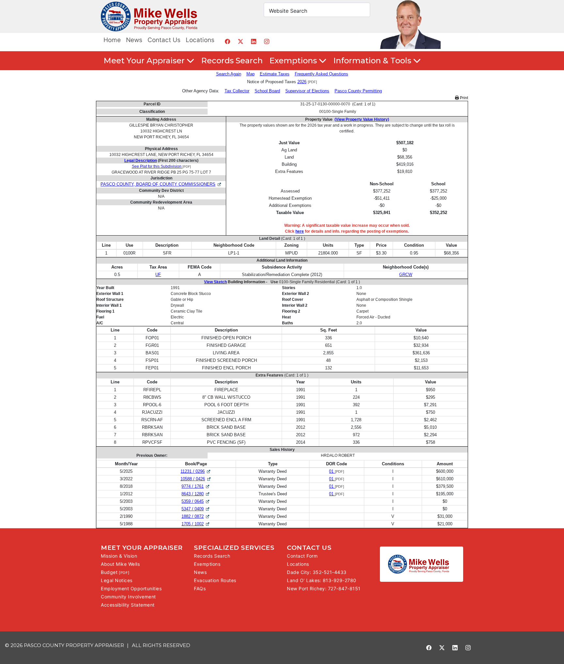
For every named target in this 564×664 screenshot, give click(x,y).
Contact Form (302, 556)
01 (332, 471)
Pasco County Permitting (358, 90)
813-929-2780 (339, 580)
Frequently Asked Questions (321, 73)
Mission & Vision (119, 556)
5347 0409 (195, 508)
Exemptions (207, 564)
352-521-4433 (330, 572)
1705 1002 (195, 523)
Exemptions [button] (294, 60)
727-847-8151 (344, 588)
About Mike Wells (120, 564)
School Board (267, 90)
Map (250, 73)
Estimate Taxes (275, 73)
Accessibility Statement (128, 605)
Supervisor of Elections (307, 90)
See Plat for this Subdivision (157, 166)
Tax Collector (237, 90)
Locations (200, 40)
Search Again (228, 73)
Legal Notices (117, 580)
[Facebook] (227, 41)
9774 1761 (195, 486)
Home (112, 40)
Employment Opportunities (131, 588)
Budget (109, 572)
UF (158, 274)
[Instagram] (266, 41)
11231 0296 (195, 471)
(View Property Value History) (362, 119)
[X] (240, 41)
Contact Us (164, 40)
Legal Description (140, 160)
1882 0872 (195, 516)
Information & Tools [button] (373, 60)
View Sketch (215, 282)
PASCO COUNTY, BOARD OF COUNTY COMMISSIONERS (158, 184)
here (299, 231)
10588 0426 (196, 478)
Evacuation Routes (215, 580)
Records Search (232, 60)
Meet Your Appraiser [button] (145, 60)
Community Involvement (128, 596)
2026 (301, 81)
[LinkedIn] (253, 41)
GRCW (405, 274)
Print (463, 98)
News (134, 40)
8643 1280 (195, 493)
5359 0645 (195, 501)
